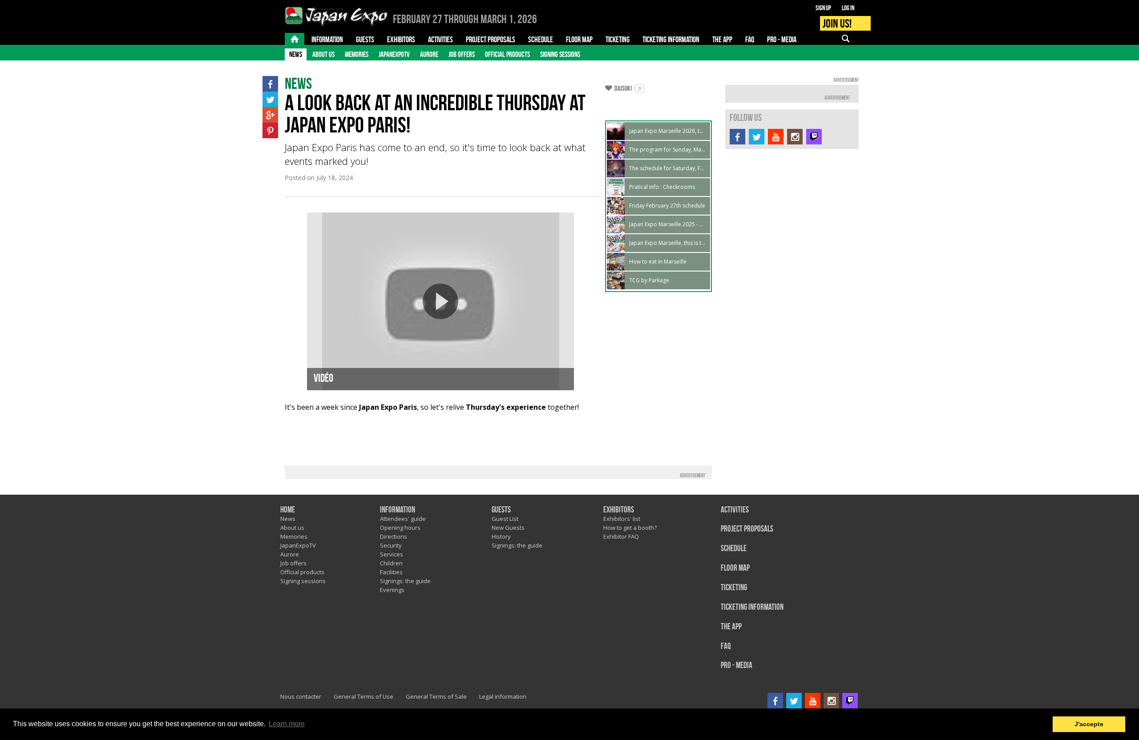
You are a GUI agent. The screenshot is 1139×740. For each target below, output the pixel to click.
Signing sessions (560, 54)
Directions (393, 536)
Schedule (734, 548)
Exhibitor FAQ (621, 536)
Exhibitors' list (621, 519)
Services (391, 554)
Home (287, 510)
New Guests (508, 528)
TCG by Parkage (649, 280)
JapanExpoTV (394, 54)
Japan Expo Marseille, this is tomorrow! (667, 243)
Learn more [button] (287, 724)
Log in (848, 8)
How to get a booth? (630, 528)
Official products (507, 54)
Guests (501, 510)
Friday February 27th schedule (667, 205)
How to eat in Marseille (658, 261)
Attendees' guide (403, 519)
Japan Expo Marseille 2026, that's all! (667, 131)
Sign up (823, 8)
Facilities (391, 572)
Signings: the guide (405, 581)
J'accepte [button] (1088, 724)
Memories (356, 54)
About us (323, 54)
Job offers (461, 54)
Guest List (505, 519)
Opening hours (400, 528)
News (295, 54)
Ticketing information (752, 607)
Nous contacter (300, 696)
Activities (735, 510)
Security (391, 545)
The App (731, 627)
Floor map (735, 568)
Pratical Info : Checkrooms (662, 187)
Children (391, 563)
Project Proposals (747, 529)
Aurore (429, 54)
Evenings (392, 590)
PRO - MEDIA (736, 665)
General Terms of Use (363, 696)
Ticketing (734, 588)
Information (397, 510)
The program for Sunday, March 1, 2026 (667, 149)
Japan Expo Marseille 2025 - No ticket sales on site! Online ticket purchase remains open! (667, 224)
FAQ (726, 646)
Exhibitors (618, 510)
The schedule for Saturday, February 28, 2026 (667, 168)
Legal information (502, 696)
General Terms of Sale (436, 696)
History (501, 536)
